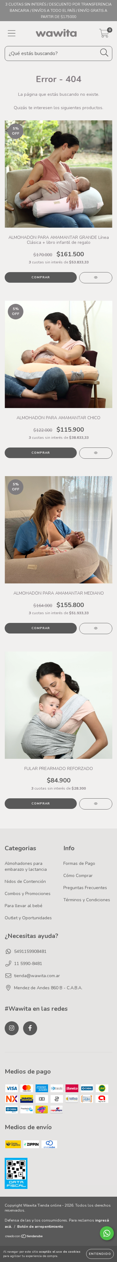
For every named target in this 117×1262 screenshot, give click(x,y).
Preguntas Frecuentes (85, 888)
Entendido (100, 1254)
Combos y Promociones (28, 894)
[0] (104, 35)
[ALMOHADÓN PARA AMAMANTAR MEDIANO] (95, 628)
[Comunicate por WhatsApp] (107, 1233)
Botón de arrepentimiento (40, 1226)
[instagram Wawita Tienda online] (12, 1028)
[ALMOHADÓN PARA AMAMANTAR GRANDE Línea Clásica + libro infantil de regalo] (95, 277)
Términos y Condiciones (86, 900)
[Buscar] (104, 52)
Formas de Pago (79, 863)
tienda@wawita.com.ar (37, 976)
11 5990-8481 (28, 964)
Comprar (41, 277)
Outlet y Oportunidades (28, 918)
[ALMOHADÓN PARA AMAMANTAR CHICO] (95, 453)
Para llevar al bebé (23, 906)
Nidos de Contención (25, 881)
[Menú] (12, 33)
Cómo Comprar (78, 876)
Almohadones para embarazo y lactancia (26, 866)
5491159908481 (30, 951)
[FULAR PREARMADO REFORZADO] (95, 804)
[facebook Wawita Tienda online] (30, 1028)
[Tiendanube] (24, 1237)
